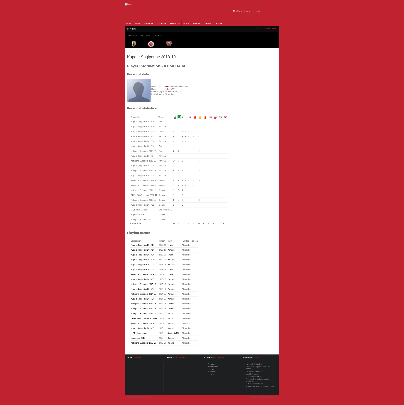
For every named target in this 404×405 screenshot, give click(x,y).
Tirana (170, 245)
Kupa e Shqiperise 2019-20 (142, 245)
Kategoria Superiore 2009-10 (143, 343)
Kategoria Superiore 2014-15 (143, 294)
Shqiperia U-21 (174, 333)
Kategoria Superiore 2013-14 (143, 304)
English (211, 374)
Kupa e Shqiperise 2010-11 (142, 328)
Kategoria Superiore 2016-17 (143, 274)
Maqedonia (212, 372)
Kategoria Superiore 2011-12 (143, 313)
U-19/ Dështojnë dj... (254, 376)
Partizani (171, 250)
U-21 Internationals (139, 333)
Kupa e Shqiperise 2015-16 (142, 289)
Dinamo (170, 313)
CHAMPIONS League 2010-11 (144, 318)
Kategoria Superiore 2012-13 (143, 309)
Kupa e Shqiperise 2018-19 (142, 255)
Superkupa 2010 (138, 338)
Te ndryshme (213, 367)
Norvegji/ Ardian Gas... (255, 364)
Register (247, 11)
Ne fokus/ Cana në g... (255, 371)
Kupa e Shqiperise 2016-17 (142, 279)
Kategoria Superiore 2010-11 (143, 323)
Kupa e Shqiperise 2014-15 (142, 299)
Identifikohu (237, 11)
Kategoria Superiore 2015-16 (143, 284)
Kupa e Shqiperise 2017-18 (142, 265)
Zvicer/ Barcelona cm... (255, 383)
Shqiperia (211, 364)
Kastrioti (170, 304)
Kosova (211, 369)
